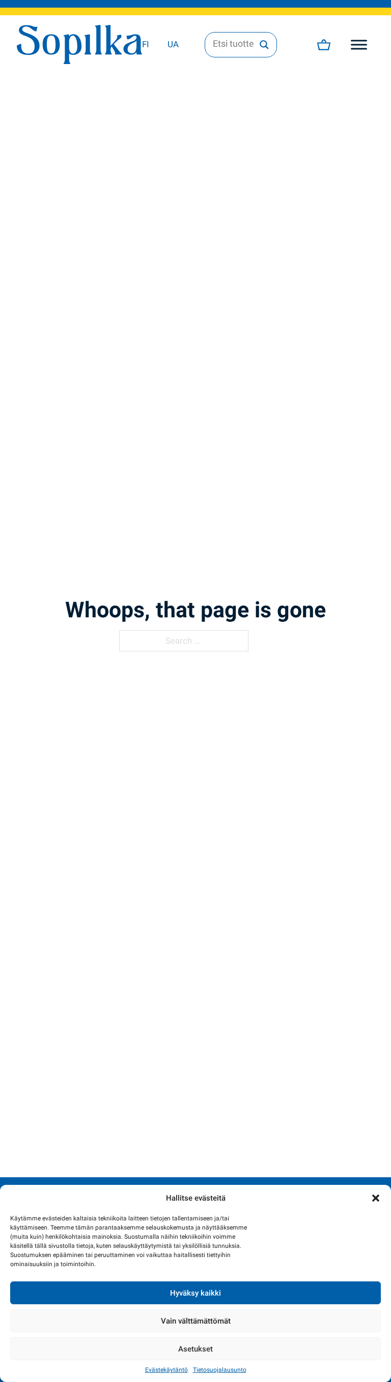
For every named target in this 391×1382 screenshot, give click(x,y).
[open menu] (359, 45)
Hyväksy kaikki (195, 1293)
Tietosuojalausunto (219, 1369)
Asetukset (195, 1349)
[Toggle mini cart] (323, 44)
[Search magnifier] (264, 45)
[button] (376, 1198)
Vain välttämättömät (196, 1321)
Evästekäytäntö (166, 1369)
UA (173, 44)
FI (145, 44)
